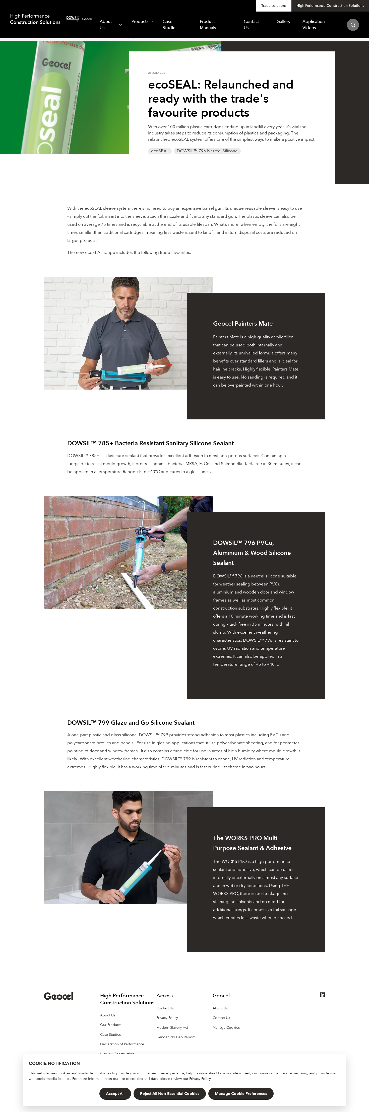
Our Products (110, 1024)
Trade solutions (273, 5)
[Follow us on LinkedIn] (322, 996)
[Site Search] (353, 25)
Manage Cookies (226, 1027)
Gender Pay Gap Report (175, 1037)
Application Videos (313, 25)
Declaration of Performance (122, 1044)
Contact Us (251, 25)
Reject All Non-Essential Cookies (169, 1093)
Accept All (115, 1093)
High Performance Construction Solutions (330, 5)
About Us (106, 25)
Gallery (283, 21)
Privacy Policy (200, 1078)
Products (140, 21)
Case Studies (170, 25)
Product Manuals (208, 25)
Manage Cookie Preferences (241, 1093)
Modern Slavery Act (172, 1027)
